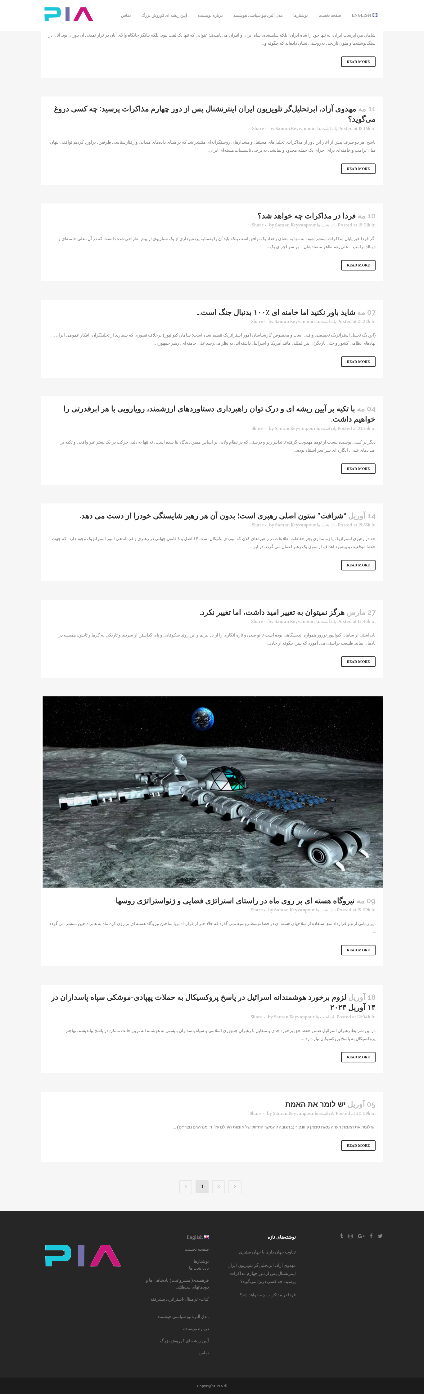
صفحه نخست (197, 1249)
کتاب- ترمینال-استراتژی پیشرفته (180, 1299)
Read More (358, 61)
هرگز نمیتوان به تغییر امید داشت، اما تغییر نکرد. (272, 612)
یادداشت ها (327, 128)
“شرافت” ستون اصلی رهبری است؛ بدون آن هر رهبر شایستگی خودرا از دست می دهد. (213, 515)
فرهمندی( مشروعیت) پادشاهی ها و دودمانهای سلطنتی (177, 1283)
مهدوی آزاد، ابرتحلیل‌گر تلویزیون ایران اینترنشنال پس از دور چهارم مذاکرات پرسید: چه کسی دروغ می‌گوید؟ (262, 1273)
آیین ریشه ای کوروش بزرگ (184, 1340)
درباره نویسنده (196, 1328)
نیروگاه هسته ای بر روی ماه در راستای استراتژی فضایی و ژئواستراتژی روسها (235, 900)
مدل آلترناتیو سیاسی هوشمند (183, 1316)
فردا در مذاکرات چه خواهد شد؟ (307, 215)
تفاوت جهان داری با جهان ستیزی (267, 1252)
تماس (204, 1353)
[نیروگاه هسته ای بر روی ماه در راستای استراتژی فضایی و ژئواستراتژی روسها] (212, 792)
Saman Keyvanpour (295, 128)
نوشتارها (201, 1261)
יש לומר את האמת (315, 1104)
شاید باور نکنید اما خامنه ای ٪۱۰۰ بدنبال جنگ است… (276, 312)
